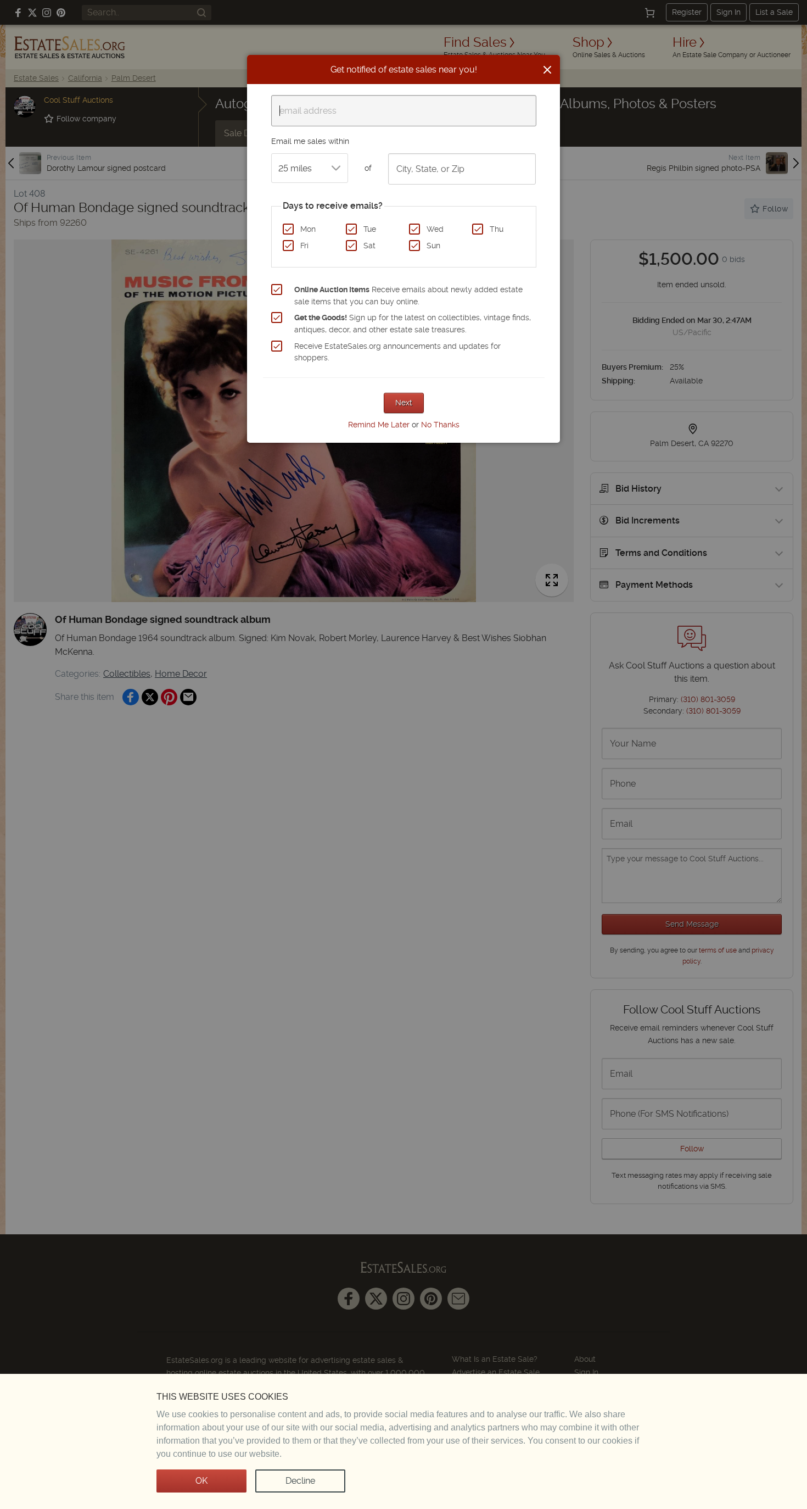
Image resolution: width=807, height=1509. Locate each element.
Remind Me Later (379, 424)
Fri (304, 245)
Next (403, 402)
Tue (369, 229)
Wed (435, 229)
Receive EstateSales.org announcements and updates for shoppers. (397, 352)
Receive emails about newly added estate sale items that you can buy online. (408, 295)
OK (201, 1480)
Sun (433, 245)
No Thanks (440, 424)
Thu (496, 229)
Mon (308, 229)
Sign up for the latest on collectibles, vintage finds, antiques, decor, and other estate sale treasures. (412, 323)
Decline (300, 1480)
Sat (369, 245)
